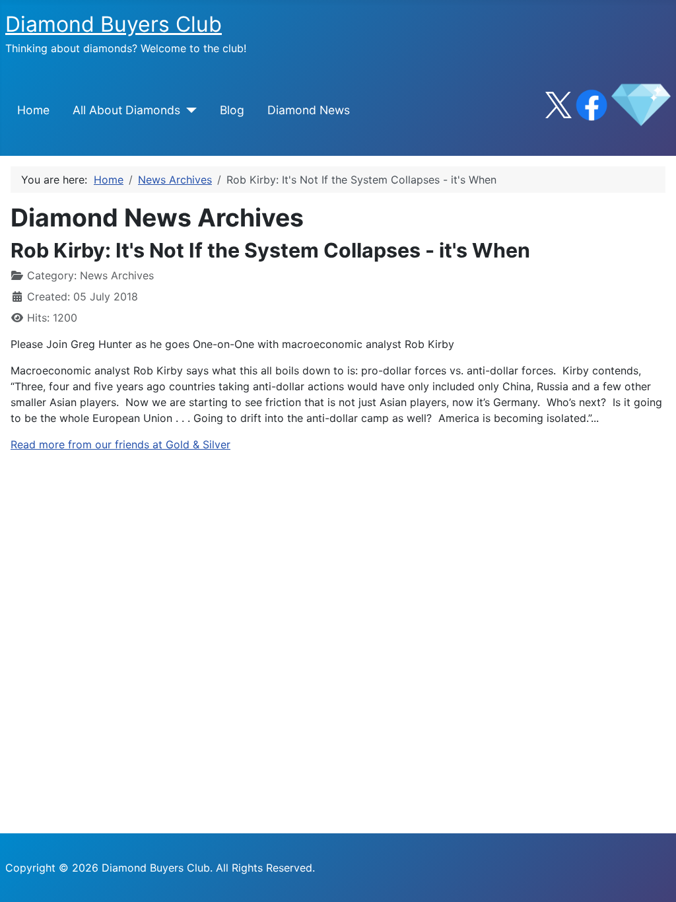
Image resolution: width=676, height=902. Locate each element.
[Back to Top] (652, 877)
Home (33, 110)
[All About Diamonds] (188, 110)
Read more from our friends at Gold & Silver (120, 444)
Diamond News (308, 110)
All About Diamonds (126, 110)
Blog (232, 110)
